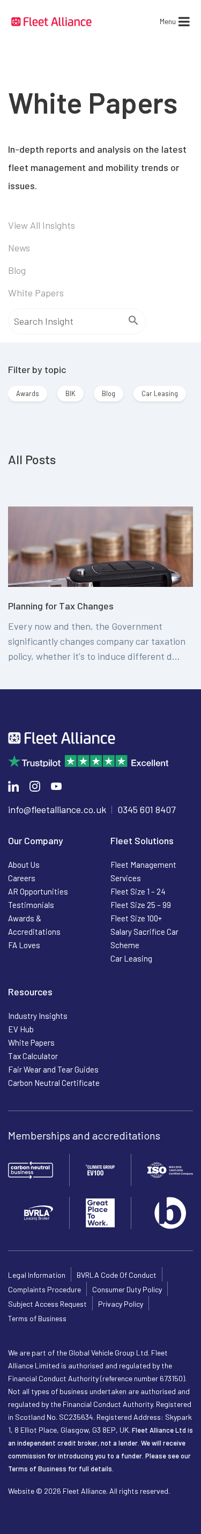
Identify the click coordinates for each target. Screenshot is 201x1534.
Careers (21, 878)
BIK (70, 393)
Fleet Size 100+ (136, 918)
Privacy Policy (120, 1303)
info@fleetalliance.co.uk (57, 809)
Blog (17, 270)
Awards (27, 393)
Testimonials (31, 905)
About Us (24, 864)
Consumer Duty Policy (127, 1289)
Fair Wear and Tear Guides (53, 1069)
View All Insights (41, 225)
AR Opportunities (38, 891)
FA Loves (24, 945)
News (19, 248)
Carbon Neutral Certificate (54, 1083)
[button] (168, 21)
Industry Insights (38, 1016)
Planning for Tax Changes (61, 606)
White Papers (36, 293)
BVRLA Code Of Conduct (117, 1274)
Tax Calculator (33, 1056)
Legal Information (36, 1274)
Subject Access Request (47, 1303)
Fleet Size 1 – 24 (138, 891)
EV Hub (21, 1029)
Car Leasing (160, 393)
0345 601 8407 (146, 809)
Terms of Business (37, 1318)
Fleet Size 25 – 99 (140, 905)
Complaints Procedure (44, 1289)
